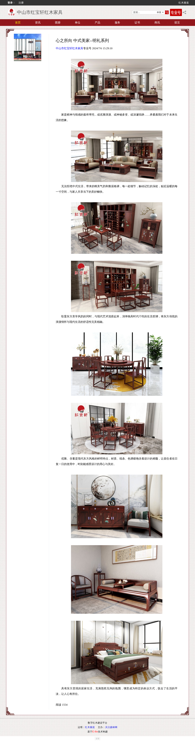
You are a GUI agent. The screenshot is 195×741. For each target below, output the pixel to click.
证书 (137, 22)
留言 (177, 22)
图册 (57, 22)
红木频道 (184, 2)
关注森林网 (111, 727)
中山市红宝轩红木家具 (69, 48)
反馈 (97, 738)
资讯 (38, 22)
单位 (77, 22)
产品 (97, 22)
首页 (18, 22)
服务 (117, 22)
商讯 (157, 22)
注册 (21, 2)
